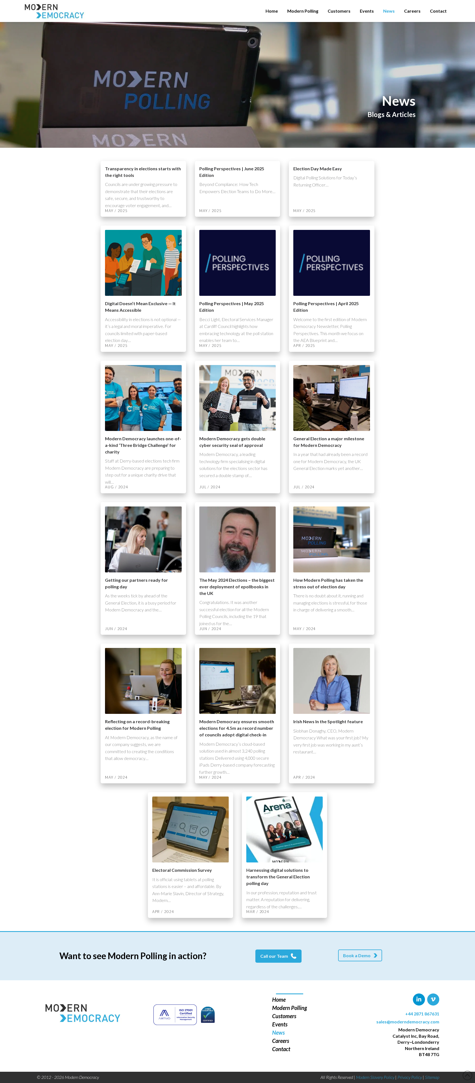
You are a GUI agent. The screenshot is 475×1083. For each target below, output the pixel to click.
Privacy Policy (409, 1077)
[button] (360, 955)
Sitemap (432, 1077)
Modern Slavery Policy (375, 1077)
